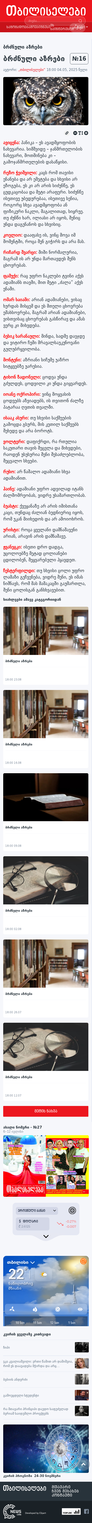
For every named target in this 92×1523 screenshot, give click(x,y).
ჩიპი (6, 1347)
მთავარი (61, 1487)
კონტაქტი (62, 1495)
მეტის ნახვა (45, 1111)
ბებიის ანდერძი (15, 1379)
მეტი (81, 27)
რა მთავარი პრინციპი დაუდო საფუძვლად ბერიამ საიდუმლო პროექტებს (35, 1411)
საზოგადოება (18, 27)
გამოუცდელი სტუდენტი (21, 1395)
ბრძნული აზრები (22, 47)
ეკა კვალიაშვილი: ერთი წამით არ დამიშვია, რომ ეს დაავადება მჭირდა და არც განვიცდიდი (38, 1364)
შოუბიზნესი (40, 27)
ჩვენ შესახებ (65, 1491)
